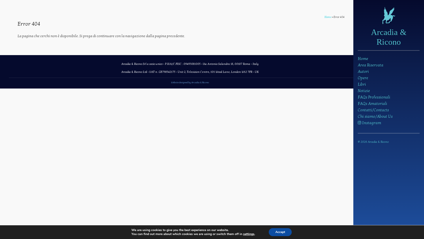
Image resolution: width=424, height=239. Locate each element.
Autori (363, 71)
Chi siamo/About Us (375, 116)
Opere (363, 78)
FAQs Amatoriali (372, 103)
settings (248, 234)
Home (363, 58)
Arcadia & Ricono (389, 36)
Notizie (364, 91)
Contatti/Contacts (373, 110)
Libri (362, 84)
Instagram (371, 123)
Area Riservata (370, 65)
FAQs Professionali (374, 97)
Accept (280, 232)
